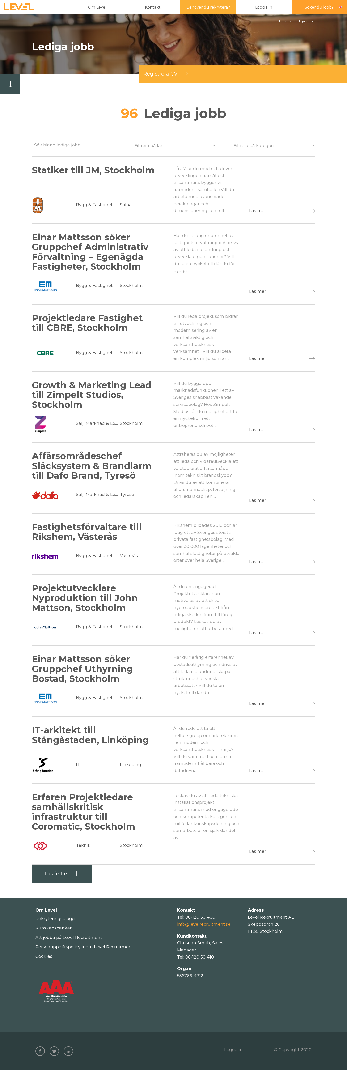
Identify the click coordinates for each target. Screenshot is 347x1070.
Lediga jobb (303, 21)
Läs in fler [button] (57, 873)
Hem (283, 21)
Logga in (233, 1049)
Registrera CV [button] (160, 74)
